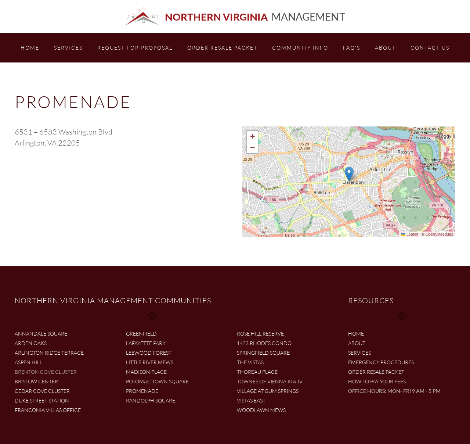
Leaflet (411, 234)
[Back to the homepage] (235, 16)
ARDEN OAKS (31, 343)
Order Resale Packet (222, 47)
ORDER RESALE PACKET (376, 372)
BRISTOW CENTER (36, 381)
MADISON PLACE (146, 372)
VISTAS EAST (251, 400)
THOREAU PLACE (257, 372)
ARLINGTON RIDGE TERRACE (49, 353)
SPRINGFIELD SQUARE (263, 353)
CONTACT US (430, 47)
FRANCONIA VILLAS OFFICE (48, 410)
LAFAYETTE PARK (146, 343)
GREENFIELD (141, 333)
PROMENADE (142, 391)
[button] (349, 174)
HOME (30, 47)
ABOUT (385, 47)
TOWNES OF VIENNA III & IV (270, 381)
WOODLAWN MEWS (261, 410)
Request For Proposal (135, 47)
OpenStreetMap (439, 234)
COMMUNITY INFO (300, 47)
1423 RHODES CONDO (264, 343)
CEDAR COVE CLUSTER (42, 391)
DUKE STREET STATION (42, 400)
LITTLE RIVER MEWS (149, 362)
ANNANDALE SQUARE (41, 333)
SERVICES (68, 47)
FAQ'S (351, 47)
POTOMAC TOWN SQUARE (157, 381)
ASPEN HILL (28, 362)
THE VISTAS (250, 362)
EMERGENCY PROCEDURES (381, 362)
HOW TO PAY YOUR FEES (377, 381)
